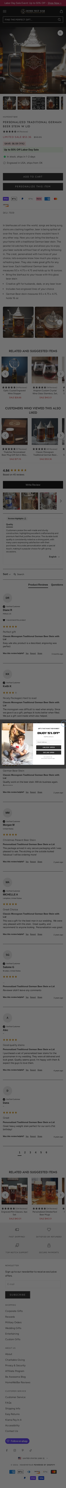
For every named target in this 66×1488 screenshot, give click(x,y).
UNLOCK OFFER (49, 747)
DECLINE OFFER (48, 752)
